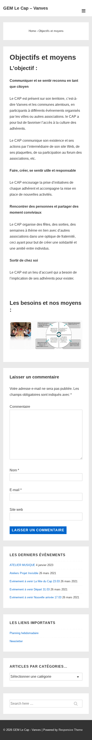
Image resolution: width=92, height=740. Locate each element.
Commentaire (20, 406)
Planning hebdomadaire (24, 633)
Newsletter (16, 641)
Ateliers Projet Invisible (24, 573)
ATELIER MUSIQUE (22, 565)
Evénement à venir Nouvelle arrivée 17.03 (35, 597)
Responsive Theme (71, 729)
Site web (16, 509)
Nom (13, 470)
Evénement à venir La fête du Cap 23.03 (35, 581)
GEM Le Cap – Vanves (25, 8)
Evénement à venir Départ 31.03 (30, 589)
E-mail (14, 490)
